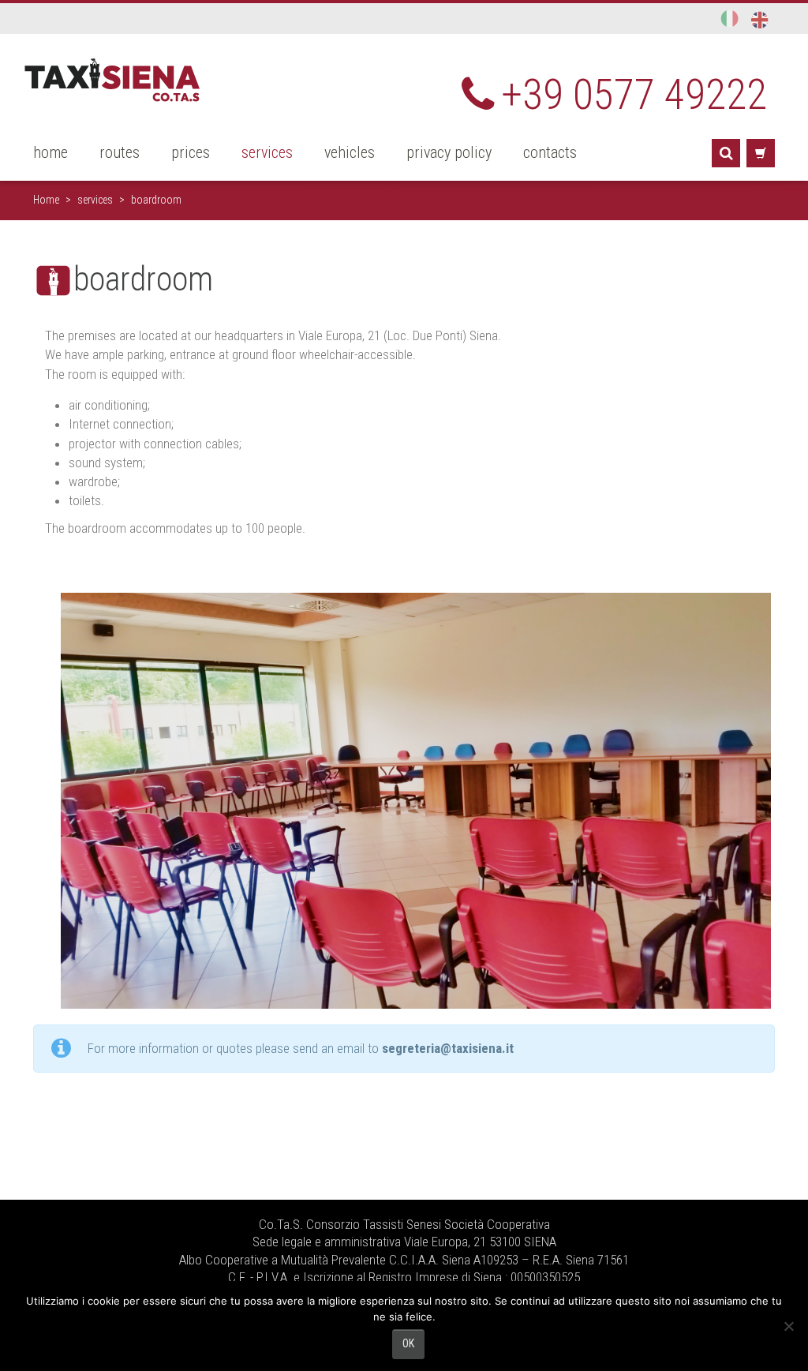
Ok (408, 1343)
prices (190, 152)
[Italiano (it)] (730, 18)
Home (46, 199)
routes (119, 152)
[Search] (726, 153)
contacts (550, 152)
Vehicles (349, 152)
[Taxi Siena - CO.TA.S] (112, 79)
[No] (788, 1326)
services (267, 152)
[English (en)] (759, 19)
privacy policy (449, 152)
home (50, 152)
